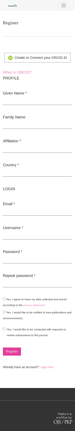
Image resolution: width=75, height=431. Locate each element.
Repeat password (19, 275)
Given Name (15, 93)
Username (13, 227)
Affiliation (12, 141)
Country (11, 165)
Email (9, 204)
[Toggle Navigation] (63, 5)
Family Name (14, 117)
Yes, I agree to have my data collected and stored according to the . (35, 302)
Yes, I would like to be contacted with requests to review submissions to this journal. (36, 332)
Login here (46, 367)
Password (12, 251)
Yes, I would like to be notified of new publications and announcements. (37, 315)
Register (12, 351)
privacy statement (34, 305)
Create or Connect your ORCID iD (40, 58)
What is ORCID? (17, 72)
